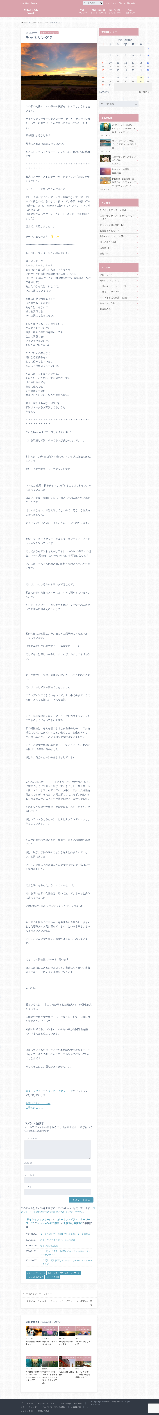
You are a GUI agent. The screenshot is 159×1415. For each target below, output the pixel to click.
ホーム (25, 22)
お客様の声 (130, 10)
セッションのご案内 (48, 1223)
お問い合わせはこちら (38, 1103)
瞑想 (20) (104, 253)
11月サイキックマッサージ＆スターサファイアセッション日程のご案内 (58, 1303)
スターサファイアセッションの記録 (57, 1239)
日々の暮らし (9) (108, 242)
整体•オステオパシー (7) (112, 236)
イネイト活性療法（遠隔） (115, 297)
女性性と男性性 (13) (109, 230)
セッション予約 (114, 10)
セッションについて (98, 10)
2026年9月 (144, 92)
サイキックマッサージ (39, 22)
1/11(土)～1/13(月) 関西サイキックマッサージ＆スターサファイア (65, 1253)
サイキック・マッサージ (114, 286)
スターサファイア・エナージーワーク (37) (117, 217)
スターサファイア (35, 1090)
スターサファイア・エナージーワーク (64, 1273)
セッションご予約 (114, 3)
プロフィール (82, 10)
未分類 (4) (104, 247)
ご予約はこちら (34, 1107)
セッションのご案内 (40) (112, 224)
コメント (30, 1138)
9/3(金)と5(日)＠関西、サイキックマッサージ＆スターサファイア (118, 130)
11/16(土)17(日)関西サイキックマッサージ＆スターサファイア (66, 1262)
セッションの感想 (49, 1245)
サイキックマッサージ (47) (113, 210)
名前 (28, 1162)
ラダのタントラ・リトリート (40, 1294)
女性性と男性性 (72, 1223)
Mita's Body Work (31, 11)
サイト (28, 1186)
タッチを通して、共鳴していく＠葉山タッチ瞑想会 (65, 1234)
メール (29, 1174)
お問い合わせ (131, 3)
